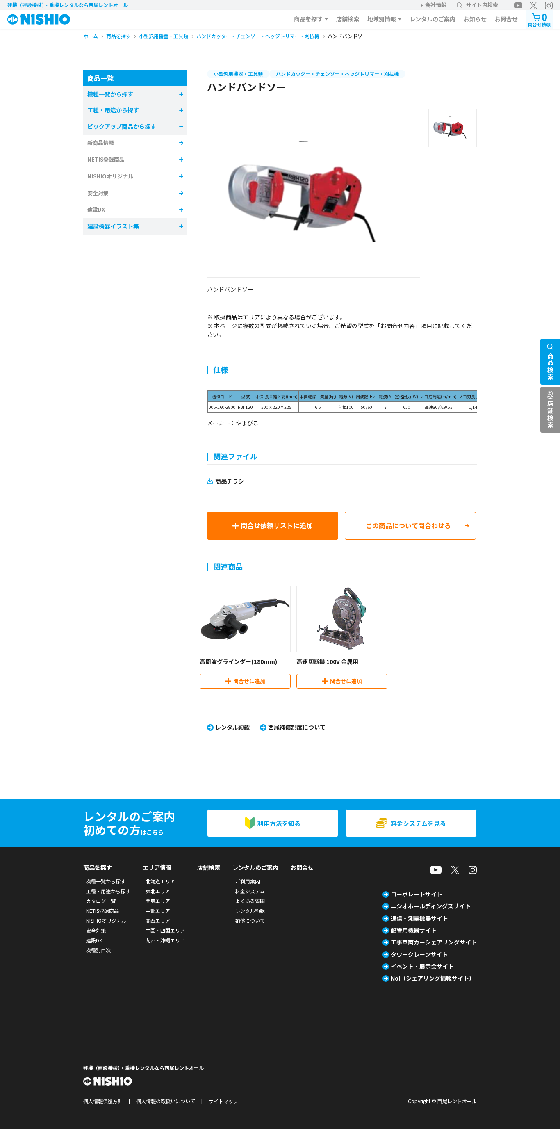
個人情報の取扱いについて (165, 1100)
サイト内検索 (482, 5)
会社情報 (435, 5)
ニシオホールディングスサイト (431, 906)
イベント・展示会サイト (422, 966)
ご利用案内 (247, 881)
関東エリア (158, 900)
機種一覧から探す (105, 881)
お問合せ (506, 19)
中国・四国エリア (165, 930)
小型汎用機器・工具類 (238, 73)
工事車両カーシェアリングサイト (434, 942)
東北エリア (158, 890)
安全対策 (98, 193)
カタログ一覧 (101, 900)
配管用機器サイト (414, 930)
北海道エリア (160, 881)
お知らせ (475, 19)
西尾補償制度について (297, 727)
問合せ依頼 (539, 18)
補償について (250, 920)
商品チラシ (229, 481)
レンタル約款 (232, 727)
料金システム (250, 890)
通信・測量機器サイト (419, 918)
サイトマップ (223, 1100)
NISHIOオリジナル (110, 176)
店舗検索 (347, 19)
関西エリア (158, 920)
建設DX (96, 209)
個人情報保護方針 (103, 1100)
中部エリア (158, 910)
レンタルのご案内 (432, 19)
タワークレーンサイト (419, 954)
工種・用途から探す (108, 890)
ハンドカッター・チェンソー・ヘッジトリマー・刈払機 (337, 73)
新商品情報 (100, 142)
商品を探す (308, 19)
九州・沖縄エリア (165, 940)
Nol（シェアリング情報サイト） (433, 978)
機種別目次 (98, 950)
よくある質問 (250, 900)
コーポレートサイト (416, 894)
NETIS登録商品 (106, 159)
